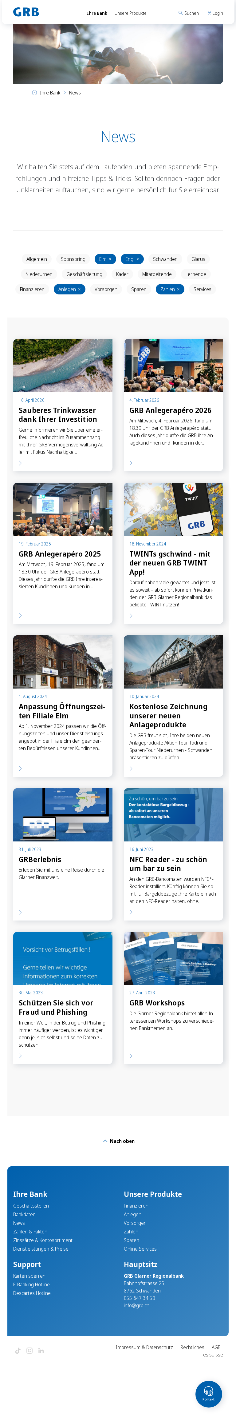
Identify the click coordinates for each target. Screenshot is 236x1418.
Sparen (139, 289)
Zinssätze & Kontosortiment (43, 1240)
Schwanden (165, 259)
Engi (132, 259)
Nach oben (122, 1141)
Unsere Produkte (131, 13)
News (19, 1223)
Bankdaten (24, 1214)
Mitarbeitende (157, 274)
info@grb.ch (136, 1305)
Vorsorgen (106, 289)
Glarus (198, 259)
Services (202, 289)
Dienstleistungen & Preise (41, 1248)
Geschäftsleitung (84, 274)
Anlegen (69, 289)
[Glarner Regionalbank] (44, 12)
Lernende (196, 274)
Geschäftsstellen (31, 1205)
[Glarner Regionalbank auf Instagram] (29, 1351)
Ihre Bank (97, 13)
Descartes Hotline (32, 1293)
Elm (105, 259)
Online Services (140, 1248)
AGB (216, 1347)
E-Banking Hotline (31, 1284)
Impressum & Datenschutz (144, 1347)
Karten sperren (29, 1275)
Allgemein (36, 259)
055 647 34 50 (139, 1298)
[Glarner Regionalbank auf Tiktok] (17, 1351)
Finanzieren (32, 289)
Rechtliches (192, 1347)
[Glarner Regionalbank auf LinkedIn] (41, 1351)
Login (217, 13)
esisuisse (213, 1354)
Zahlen (170, 289)
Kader (122, 274)
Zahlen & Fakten (30, 1231)
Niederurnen (39, 274)
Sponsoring (73, 259)
